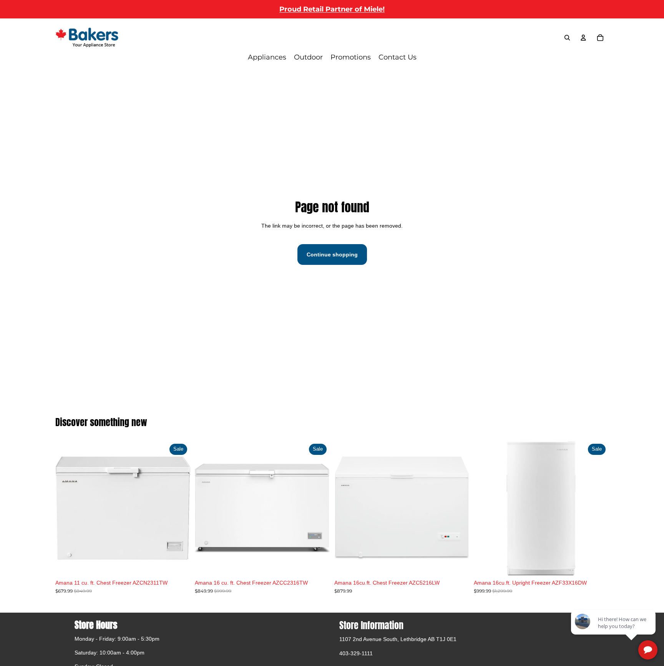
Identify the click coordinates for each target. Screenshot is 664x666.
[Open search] (567, 37)
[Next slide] (318, 507)
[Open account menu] (583, 37)
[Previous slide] (206, 507)
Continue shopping (332, 254)
